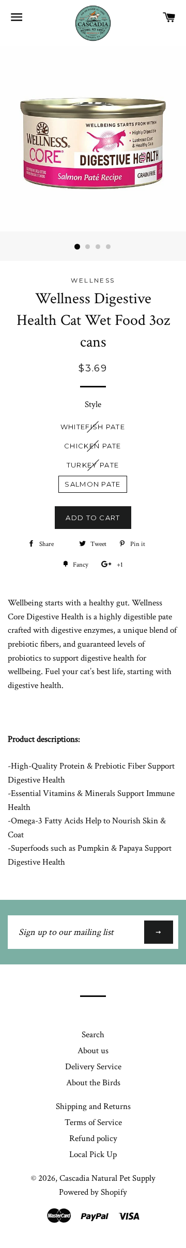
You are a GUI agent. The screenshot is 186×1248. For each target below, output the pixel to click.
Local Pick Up (93, 1154)
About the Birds (93, 1082)
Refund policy (93, 1138)
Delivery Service (93, 1066)
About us (93, 1050)
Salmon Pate (92, 484)
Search (93, 1034)
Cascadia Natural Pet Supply (107, 1178)
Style (93, 404)
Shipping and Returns (93, 1106)
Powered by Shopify (93, 1192)
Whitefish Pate (92, 427)
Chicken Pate (92, 446)
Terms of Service (93, 1122)
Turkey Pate (93, 465)
